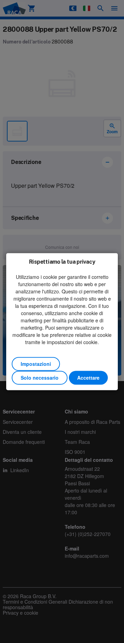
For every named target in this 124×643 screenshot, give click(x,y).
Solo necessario (40, 377)
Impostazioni (36, 363)
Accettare (88, 377)
